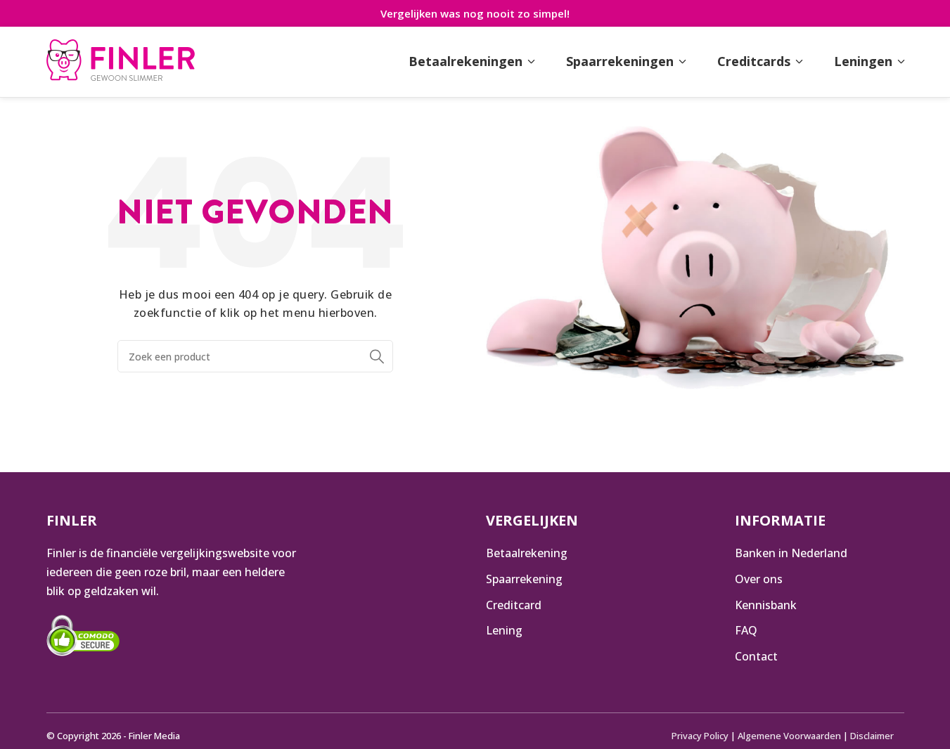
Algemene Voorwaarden (789, 735)
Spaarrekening (524, 579)
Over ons (759, 579)
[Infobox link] (120, 61)
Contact (756, 656)
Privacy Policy (700, 735)
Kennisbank (766, 605)
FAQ (746, 630)
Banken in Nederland (791, 553)
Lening (504, 630)
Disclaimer (872, 735)
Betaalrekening (526, 553)
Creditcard (513, 605)
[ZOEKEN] (377, 356)
